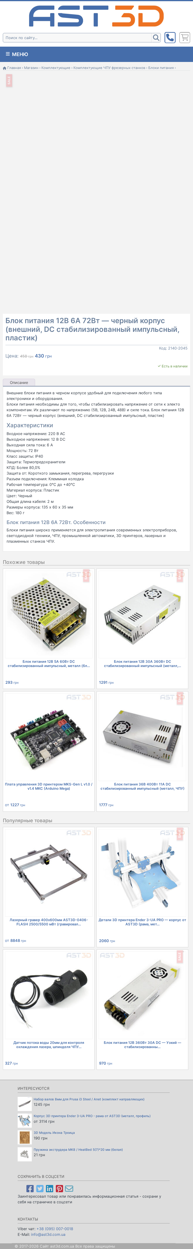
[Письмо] (69, 1188)
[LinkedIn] (49, 1188)
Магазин (31, 68)
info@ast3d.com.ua (48, 1234)
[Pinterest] (59, 1188)
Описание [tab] (19, 382)
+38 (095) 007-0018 (54, 1228)
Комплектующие (55, 68)
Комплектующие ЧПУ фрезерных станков (109, 68)
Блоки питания (161, 68)
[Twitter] (40, 1188)
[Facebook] (30, 1188)
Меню (19, 54)
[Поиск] (156, 37)
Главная (14, 68)
